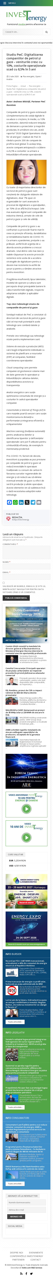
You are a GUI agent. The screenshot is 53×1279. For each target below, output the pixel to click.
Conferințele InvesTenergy (26, 1256)
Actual (23, 86)
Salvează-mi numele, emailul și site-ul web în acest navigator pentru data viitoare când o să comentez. (24, 589)
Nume (6, 562)
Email (6, 572)
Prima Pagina (11, 86)
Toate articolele (15, 1022)
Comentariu (10, 544)
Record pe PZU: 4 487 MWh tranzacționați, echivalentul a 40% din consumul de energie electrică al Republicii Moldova (26, 963)
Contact (35, 1259)
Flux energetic (28, 76)
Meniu (12, 2)
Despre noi (16, 1252)
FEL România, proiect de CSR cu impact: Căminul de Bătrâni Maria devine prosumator (24, 692)
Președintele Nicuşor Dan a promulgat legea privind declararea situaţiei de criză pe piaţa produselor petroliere (26, 1090)
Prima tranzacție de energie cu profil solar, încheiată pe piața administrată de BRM (26, 982)
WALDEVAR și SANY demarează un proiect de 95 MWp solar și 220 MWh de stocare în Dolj (25, 712)
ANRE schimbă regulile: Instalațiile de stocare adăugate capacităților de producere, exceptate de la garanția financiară (23, 733)
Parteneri (18, 1259)
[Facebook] (26, 1273)
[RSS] (21, 1273)
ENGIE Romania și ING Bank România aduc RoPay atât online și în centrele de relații (25, 1167)
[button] (5, 3)
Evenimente (36, 1252)
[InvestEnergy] (26, 16)
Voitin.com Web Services (32, 1267)
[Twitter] (31, 1273)
